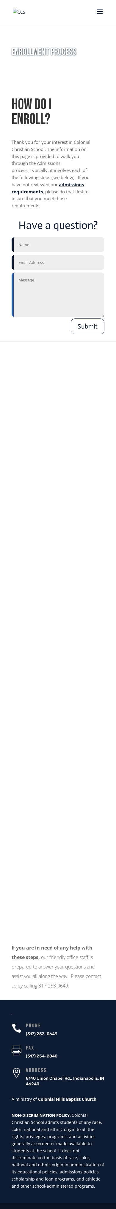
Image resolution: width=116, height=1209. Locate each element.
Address (36, 1070)
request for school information (47, 419)
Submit (88, 326)
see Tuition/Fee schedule (56, 914)
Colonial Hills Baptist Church (67, 1099)
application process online (66, 660)
